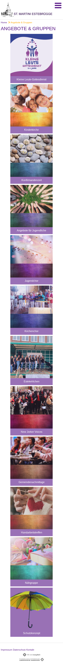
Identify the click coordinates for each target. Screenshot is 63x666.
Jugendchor (31, 280)
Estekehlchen (31, 381)
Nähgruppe (31, 582)
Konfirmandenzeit (31, 180)
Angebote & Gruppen (21, 22)
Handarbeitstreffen (31, 532)
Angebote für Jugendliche (31, 230)
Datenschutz (19, 649)
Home (4, 22)
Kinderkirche (31, 129)
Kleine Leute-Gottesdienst (31, 79)
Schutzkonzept (31, 633)
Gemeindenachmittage (32, 482)
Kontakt (30, 649)
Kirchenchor (31, 331)
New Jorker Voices (31, 431)
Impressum (6, 649)
